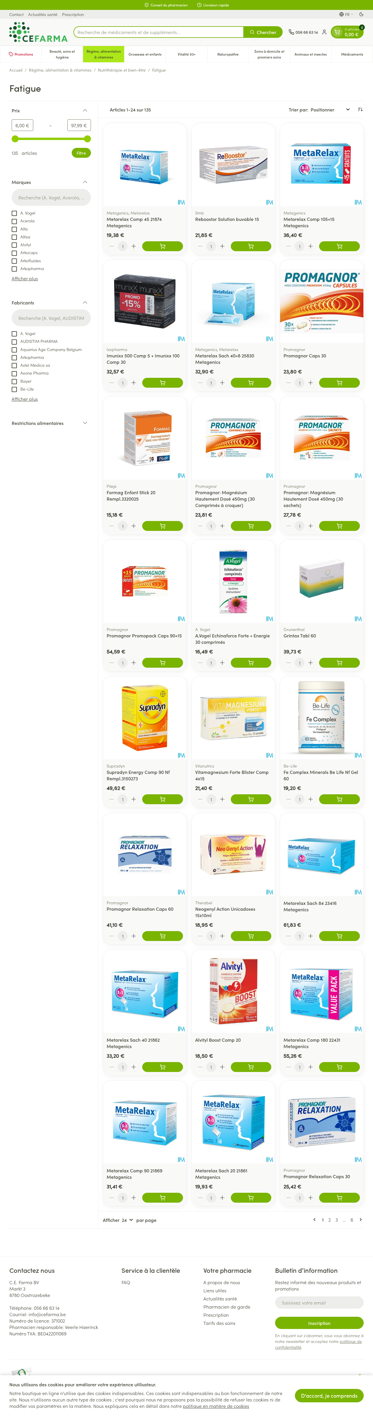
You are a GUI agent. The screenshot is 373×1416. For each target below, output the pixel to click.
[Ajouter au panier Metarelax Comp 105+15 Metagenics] (339, 246)
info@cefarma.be (47, 1314)
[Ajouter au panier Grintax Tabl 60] (339, 663)
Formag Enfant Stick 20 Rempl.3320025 (131, 495)
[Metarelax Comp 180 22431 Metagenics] (321, 991)
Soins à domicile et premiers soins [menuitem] (272, 54)
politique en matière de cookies (216, 1406)
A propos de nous (221, 1282)
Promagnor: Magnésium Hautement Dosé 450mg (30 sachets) (313, 498)
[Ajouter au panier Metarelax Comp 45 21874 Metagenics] (162, 246)
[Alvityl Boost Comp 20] (233, 991)
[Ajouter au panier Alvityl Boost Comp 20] (251, 1067)
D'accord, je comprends (329, 1395)
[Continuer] (360, 1219)
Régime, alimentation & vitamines (60, 70)
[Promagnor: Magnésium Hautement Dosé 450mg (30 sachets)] (321, 438)
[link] (316, 1219)
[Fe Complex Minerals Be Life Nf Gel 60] (321, 718)
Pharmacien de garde (226, 1306)
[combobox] (158, 32)
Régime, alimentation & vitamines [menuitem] (105, 54)
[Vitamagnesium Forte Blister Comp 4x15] (233, 718)
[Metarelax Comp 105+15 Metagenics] (321, 164)
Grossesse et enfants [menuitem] (147, 55)
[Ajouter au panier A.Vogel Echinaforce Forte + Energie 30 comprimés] (251, 663)
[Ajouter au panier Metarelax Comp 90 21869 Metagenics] (162, 1198)
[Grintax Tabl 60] (321, 581)
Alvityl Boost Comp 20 (218, 1039)
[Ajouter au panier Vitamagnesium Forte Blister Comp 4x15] (251, 799)
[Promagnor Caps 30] (321, 301)
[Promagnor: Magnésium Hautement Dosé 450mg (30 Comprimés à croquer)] (233, 438)
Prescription (73, 14)
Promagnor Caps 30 (305, 355)
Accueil (15, 70)
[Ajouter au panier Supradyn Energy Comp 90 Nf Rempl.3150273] (162, 799)
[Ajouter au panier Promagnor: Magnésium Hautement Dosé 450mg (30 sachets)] (339, 526)
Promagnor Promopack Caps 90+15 (144, 635)
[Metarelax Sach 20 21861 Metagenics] (233, 1122)
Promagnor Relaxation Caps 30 (317, 1176)
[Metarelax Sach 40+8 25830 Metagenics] (233, 301)
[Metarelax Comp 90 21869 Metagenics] (144, 1122)
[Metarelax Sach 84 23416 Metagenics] (321, 854)
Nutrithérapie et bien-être (122, 70)
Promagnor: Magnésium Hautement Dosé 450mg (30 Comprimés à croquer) (225, 498)
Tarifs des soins (219, 1323)
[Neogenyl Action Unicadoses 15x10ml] (233, 854)
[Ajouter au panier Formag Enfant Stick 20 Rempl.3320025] (162, 526)
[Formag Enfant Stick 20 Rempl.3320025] (144, 438)
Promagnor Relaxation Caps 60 (140, 908)
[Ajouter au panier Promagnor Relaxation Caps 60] (162, 936)
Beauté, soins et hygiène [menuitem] (66, 54)
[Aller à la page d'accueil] (38, 32)
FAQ (126, 1282)
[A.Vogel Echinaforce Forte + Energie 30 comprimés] (233, 581)
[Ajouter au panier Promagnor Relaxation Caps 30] (339, 1198)
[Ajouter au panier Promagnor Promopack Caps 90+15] (162, 663)
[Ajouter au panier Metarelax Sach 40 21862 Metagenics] (162, 1067)
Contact (16, 14)
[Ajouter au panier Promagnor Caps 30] (339, 383)
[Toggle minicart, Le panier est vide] (337, 32)
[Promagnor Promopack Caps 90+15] (144, 581)
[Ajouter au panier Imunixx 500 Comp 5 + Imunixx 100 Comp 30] (162, 383)
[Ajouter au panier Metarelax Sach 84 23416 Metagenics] (339, 936)
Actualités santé (42, 14)
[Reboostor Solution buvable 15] (233, 164)
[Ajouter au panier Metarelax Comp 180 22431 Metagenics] (339, 1067)
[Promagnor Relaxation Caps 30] (321, 1122)
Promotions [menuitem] (24, 54)
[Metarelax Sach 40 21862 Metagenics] (144, 991)
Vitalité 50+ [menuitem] (192, 55)
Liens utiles (214, 1290)
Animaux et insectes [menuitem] (313, 55)
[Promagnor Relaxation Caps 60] (144, 854)
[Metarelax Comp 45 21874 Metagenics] (144, 164)
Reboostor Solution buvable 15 (227, 219)
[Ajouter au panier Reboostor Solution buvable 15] (251, 246)
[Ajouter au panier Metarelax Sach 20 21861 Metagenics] (251, 1198)
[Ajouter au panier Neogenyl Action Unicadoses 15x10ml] (251, 936)
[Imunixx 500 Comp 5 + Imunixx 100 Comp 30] (144, 301)
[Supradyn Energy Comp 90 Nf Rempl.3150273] (144, 718)
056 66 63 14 (46, 1308)
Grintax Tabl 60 (300, 635)
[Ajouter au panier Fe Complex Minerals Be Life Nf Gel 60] (339, 799)
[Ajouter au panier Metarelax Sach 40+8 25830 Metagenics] (251, 383)
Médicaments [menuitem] (357, 55)
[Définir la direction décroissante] (360, 109)
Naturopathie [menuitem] (233, 55)
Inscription (319, 1323)
